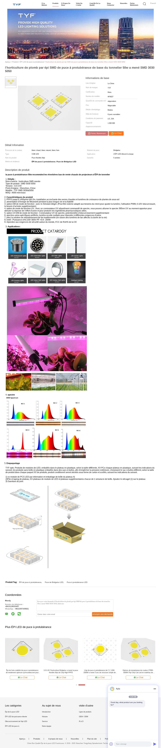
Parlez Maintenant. (134, 4)
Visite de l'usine (79, 4)
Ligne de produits (85, 712)
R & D (81, 721)
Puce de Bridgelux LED (54, 582)
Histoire (45, 717)
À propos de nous (65, 4)
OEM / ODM (83, 717)
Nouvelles (123, 3)
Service (45, 721)
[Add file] (111, 744)
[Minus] (154, 688)
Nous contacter (110, 4)
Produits (55, 3)
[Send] (155, 744)
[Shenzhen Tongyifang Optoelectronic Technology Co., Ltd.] (17, 4)
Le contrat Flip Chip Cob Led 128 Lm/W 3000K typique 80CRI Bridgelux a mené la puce (138, 671)
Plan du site (92, 739)
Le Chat (118, 133)
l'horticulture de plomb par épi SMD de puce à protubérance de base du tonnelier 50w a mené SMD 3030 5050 (85, 62)
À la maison (44, 4)
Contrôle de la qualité (95, 4)
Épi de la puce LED (12, 712)
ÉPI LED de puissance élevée (16, 717)
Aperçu (22, 739)
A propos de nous (55, 739)
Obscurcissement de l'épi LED (16, 721)
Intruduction (46, 712)
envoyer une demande (103, 614)
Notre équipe (46, 726)
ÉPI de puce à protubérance (30, 582)
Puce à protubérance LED (77, 582)
